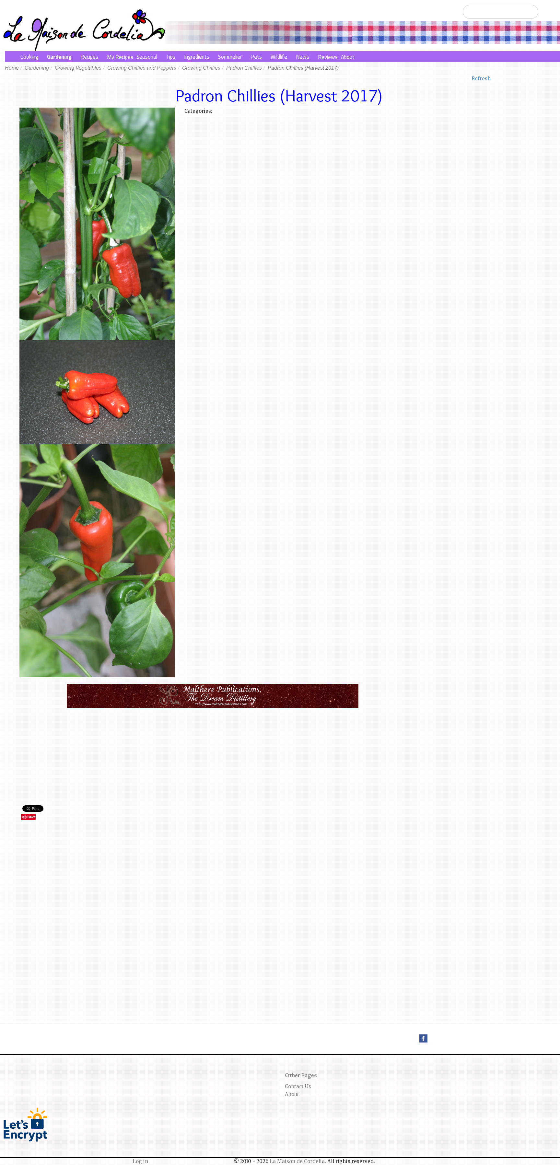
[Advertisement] (212, 756)
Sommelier (230, 56)
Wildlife (279, 56)
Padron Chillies (244, 68)
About (348, 57)
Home (12, 68)
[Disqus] (212, 913)
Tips (170, 56)
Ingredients (196, 56)
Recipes (89, 56)
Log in (140, 1161)
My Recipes (120, 57)
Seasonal (146, 56)
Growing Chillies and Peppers (141, 68)
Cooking (29, 56)
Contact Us (298, 1086)
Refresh (481, 79)
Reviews (328, 57)
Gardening (59, 56)
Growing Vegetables (78, 68)
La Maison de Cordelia (297, 1161)
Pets (256, 56)
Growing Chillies (201, 68)
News (302, 56)
